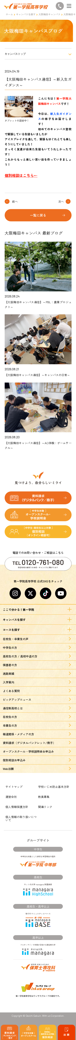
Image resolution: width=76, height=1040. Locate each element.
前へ (15, 201)
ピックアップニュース (17, 699)
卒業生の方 (10, 725)
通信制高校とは (13, 708)
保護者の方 (10, 665)
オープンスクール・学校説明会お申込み (28, 751)
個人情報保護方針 (16, 807)
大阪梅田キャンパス (49, 14)
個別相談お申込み (14, 760)
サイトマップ (13, 787)
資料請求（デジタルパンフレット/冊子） (29, 743)
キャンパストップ (15, 53)
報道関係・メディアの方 (18, 734)
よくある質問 (11, 691)
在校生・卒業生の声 (15, 639)
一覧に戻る (38, 215)
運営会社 (11, 797)
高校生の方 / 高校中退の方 (20, 656)
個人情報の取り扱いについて (21, 818)
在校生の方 (10, 717)
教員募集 (43, 797)
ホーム (9, 14)
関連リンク (45, 807)
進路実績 (8, 674)
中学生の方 (10, 648)
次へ (61, 201)
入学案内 (8, 682)
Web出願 (8, 769)
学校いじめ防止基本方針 (53, 787)
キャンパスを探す (25, 14)
